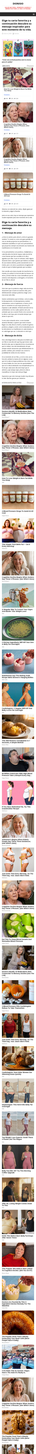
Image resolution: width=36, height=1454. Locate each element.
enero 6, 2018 (7, 33)
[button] (33, 14)
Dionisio (16, 33)
